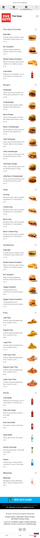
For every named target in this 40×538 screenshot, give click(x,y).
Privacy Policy (10, 517)
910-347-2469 (23, 499)
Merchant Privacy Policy (20, 519)
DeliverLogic (31, 524)
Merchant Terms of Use (25, 517)
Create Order (26, 8)
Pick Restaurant (14, 8)
